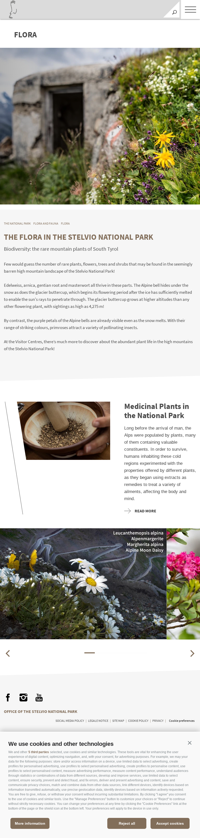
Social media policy (69, 721)
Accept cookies (170, 823)
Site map (118, 721)
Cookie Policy (138, 721)
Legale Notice (98, 721)
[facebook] (8, 697)
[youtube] (39, 697)
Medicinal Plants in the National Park (156, 411)
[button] (190, 743)
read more (145, 510)
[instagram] (23, 697)
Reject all (127, 823)
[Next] (191, 198)
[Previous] (173, 198)
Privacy (158, 721)
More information (30, 823)
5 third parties (38, 752)
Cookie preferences (182, 721)
